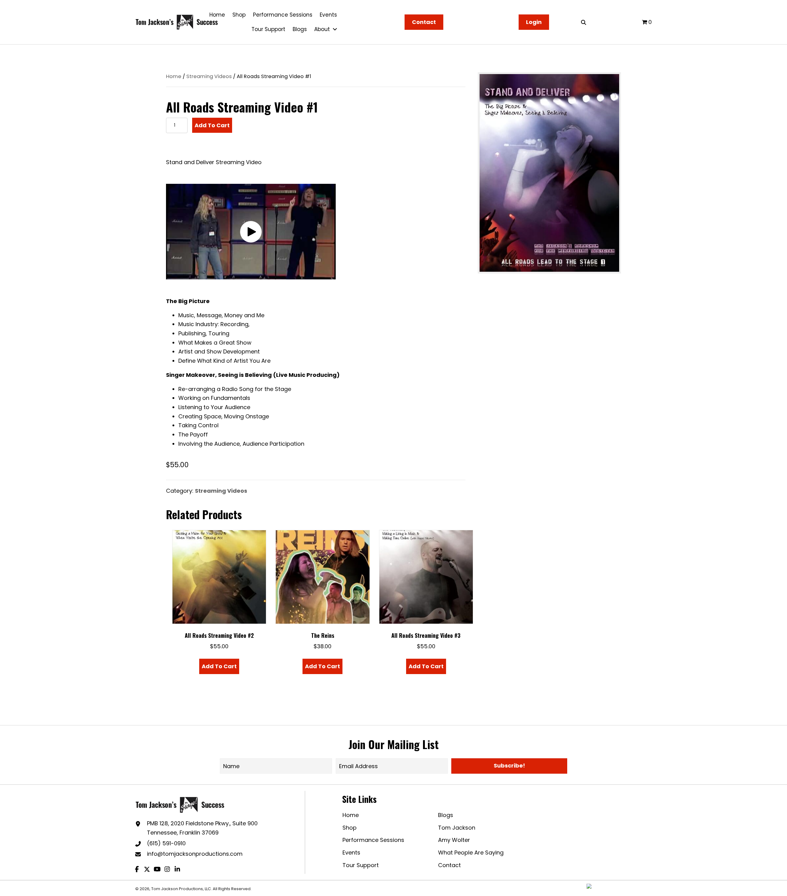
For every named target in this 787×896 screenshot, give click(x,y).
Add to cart (212, 125)
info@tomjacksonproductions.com (195, 854)
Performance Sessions (373, 840)
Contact (449, 865)
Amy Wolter (454, 840)
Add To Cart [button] (219, 666)
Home (173, 76)
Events (351, 852)
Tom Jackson (456, 827)
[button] (251, 232)
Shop (349, 827)
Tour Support (360, 865)
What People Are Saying (471, 852)
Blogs (445, 815)
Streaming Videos (209, 76)
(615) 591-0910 (166, 843)
